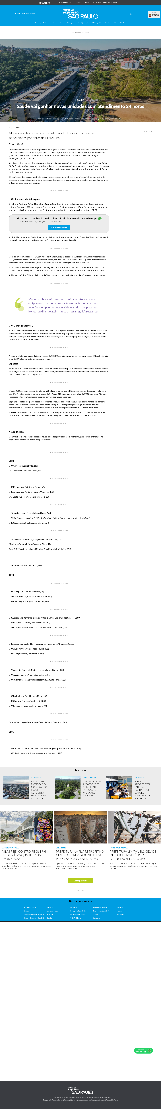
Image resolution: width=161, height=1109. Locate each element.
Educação (50, 907)
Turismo (119, 911)
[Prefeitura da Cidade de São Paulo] (154, 15)
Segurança (96, 918)
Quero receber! (59, 227)
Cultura (26, 911)
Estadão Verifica (110, 2)
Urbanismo (120, 914)
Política (87, 2)
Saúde (80, 100)
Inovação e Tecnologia (78, 911)
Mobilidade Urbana (100, 907)
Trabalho (120, 907)
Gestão (49, 918)
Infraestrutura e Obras (78, 914)
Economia (97, 2)
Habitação (73, 907)
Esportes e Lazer (52, 911)
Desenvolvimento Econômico (34, 914)
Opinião (78, 2)
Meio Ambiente (75, 918)
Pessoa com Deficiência (101, 911)
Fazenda (50, 914)
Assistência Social (30, 907)
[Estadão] (44, 2)
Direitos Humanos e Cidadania (34, 918)
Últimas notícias (65, 2)
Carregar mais (80, 880)
